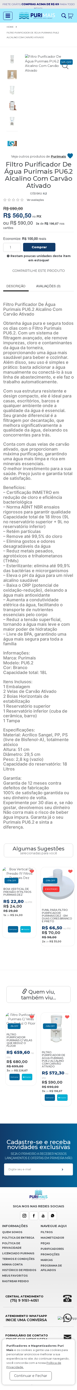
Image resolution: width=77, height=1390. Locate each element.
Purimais (58, 156)
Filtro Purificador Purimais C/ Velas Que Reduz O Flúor (19, 1040)
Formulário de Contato (26, 1338)
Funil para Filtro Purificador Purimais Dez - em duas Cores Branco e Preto (57, 916)
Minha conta (12, 1264)
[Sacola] (71, 15)
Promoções (50, 1254)
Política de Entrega (18, 1237)
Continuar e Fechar (30, 1376)
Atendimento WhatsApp (26, 1318)
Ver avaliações (35, 200)
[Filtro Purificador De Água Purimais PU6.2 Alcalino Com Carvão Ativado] (12, 59)
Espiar (26, 929)
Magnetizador (52, 1237)
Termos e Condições (18, 1259)
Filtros (47, 1232)
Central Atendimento (24, 1299)
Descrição (15, 286)
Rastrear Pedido (15, 1281)
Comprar (39, 247)
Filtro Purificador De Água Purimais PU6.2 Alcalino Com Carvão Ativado (53, 1059)
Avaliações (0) (48, 286)
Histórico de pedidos (19, 1270)
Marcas (47, 1260)
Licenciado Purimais (18, 1253)
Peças (45, 1243)
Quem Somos (12, 1232)
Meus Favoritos (15, 1275)
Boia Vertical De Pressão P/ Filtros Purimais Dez (17, 892)
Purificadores (52, 1248)
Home (10, 27)
